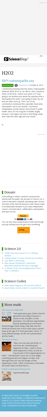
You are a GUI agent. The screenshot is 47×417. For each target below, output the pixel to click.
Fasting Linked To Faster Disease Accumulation (24, 258)
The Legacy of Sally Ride (12, 310)
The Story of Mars (10, 339)
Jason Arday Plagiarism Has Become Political (23, 285)
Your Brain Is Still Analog (14, 260)
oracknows (23, 85)
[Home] (16, 60)
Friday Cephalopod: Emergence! (16, 369)
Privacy (41, 395)
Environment (8, 85)
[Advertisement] (23, 27)
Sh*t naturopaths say (18, 81)
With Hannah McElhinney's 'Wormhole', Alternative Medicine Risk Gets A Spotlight (21, 264)
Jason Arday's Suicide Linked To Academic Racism (25, 288)
